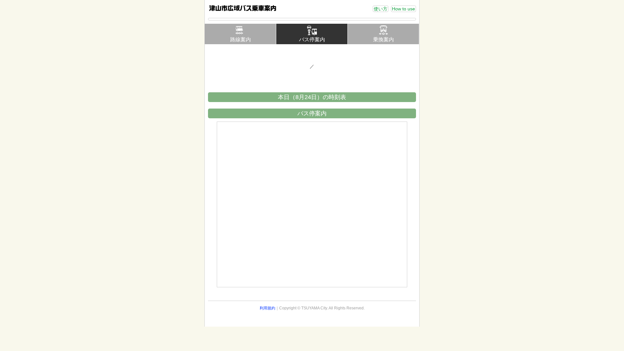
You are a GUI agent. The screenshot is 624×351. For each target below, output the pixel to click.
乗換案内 (383, 39)
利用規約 (267, 308)
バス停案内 (312, 39)
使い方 (380, 8)
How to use (403, 8)
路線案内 (240, 39)
